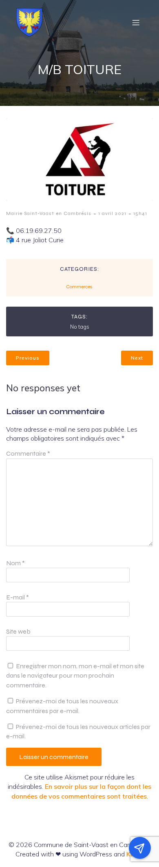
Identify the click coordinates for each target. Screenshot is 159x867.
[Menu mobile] (136, 22)
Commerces (79, 287)
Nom (15, 563)
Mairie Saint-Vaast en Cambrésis (48, 213)
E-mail (17, 597)
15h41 (140, 213)
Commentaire (28, 453)
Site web (18, 631)
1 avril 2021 (112, 213)
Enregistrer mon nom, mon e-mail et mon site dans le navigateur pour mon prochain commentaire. (75, 675)
